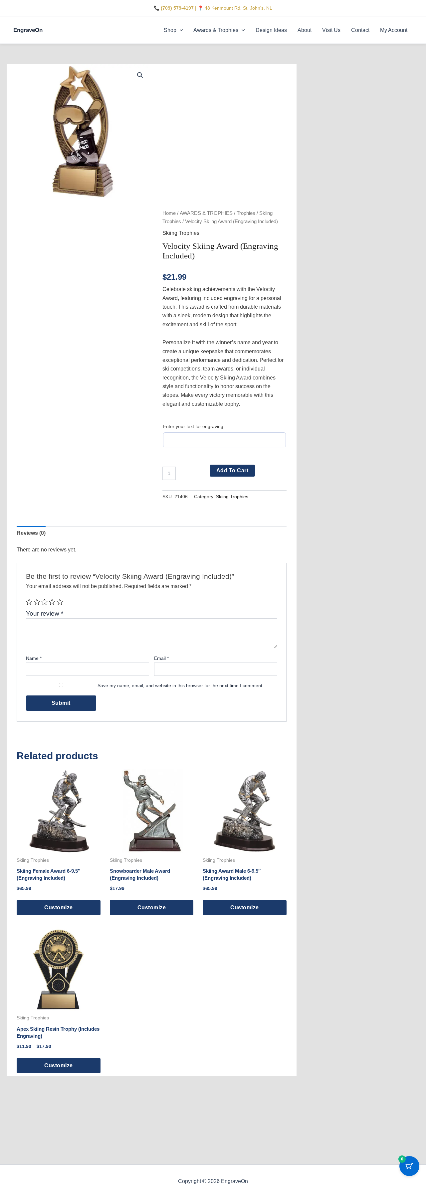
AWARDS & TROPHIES (206, 213)
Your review (44, 613)
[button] (179, 30)
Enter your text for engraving (193, 426)
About (305, 30)
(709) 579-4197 (177, 8)
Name (34, 658)
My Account (393, 30)
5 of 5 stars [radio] (60, 602)
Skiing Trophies (180, 233)
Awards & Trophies (215, 30)
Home (169, 213)
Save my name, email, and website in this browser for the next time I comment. (181, 685)
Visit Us (331, 30)
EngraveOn (28, 30)
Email (161, 658)
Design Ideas (271, 30)
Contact (360, 30)
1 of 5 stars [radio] (29, 602)
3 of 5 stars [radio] (44, 602)
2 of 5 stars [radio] (37, 602)
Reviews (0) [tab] (31, 533)
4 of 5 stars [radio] (52, 602)
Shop (170, 30)
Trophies (246, 213)
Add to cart (232, 470)
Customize (58, 907)
